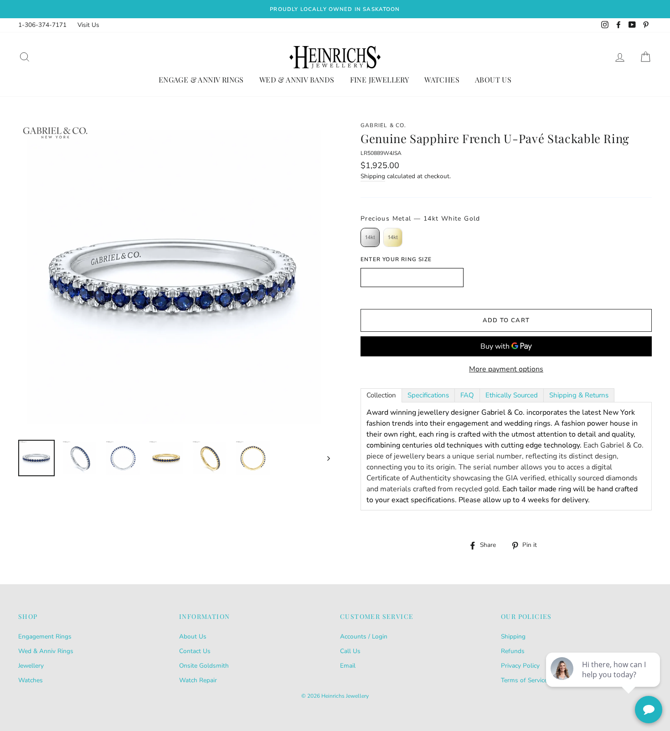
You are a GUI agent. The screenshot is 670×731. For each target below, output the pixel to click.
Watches (441, 79)
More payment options (506, 369)
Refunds (513, 651)
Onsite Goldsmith (204, 665)
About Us (493, 79)
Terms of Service (524, 680)
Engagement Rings (45, 636)
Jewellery (31, 665)
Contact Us (195, 651)
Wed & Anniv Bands (297, 79)
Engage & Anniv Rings (201, 79)
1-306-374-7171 (42, 25)
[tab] (381, 395)
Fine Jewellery (379, 79)
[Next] (324, 458)
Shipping (373, 176)
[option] (335, 9)
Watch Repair (198, 680)
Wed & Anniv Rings (45, 651)
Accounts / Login (363, 636)
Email (348, 665)
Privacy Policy (520, 665)
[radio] (370, 237)
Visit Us (88, 25)
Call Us (350, 651)
